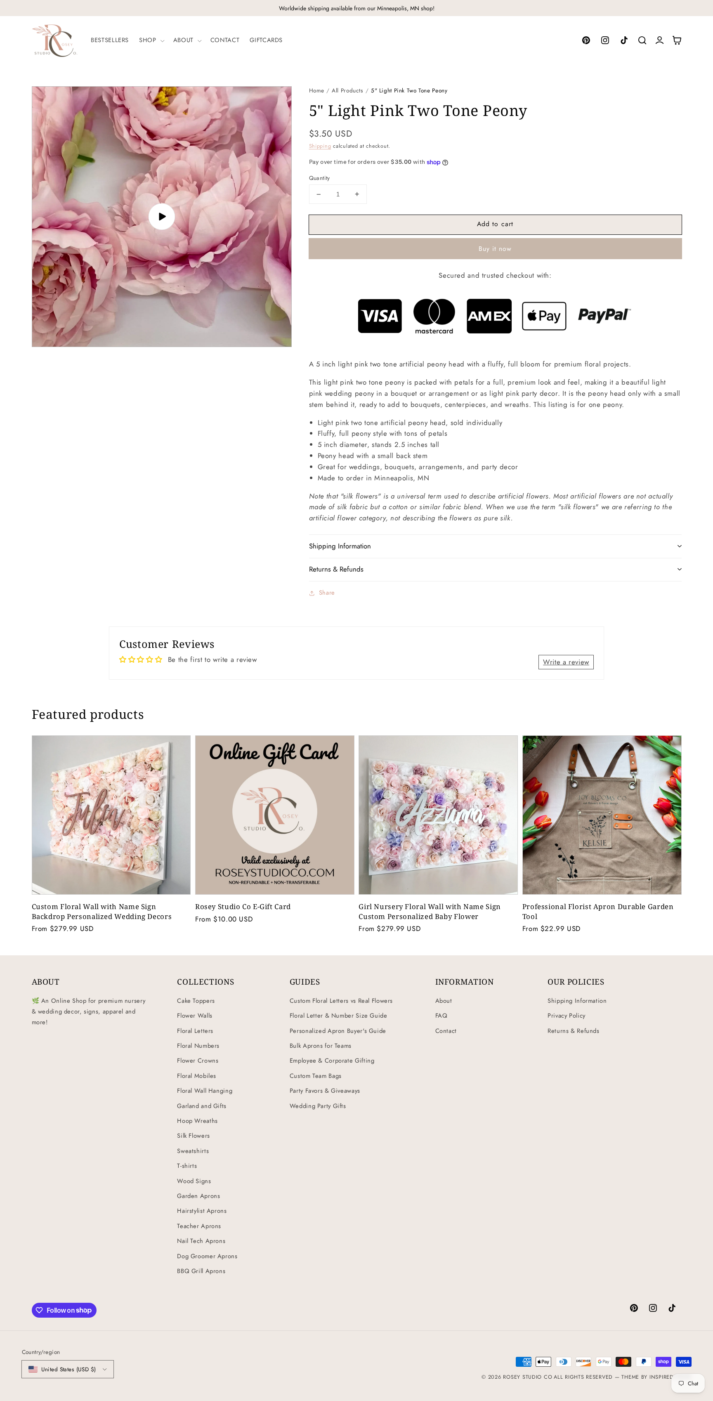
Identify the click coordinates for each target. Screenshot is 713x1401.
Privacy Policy (567, 1015)
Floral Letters (195, 1030)
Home (317, 90)
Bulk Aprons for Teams (321, 1045)
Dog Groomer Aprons (207, 1256)
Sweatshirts (193, 1150)
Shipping (320, 146)
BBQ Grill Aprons (201, 1271)
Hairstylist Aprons (202, 1210)
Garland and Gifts (202, 1105)
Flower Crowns (197, 1060)
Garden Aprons (198, 1195)
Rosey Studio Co (527, 1377)
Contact (446, 1030)
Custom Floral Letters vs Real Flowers (341, 1000)
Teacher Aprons (199, 1226)
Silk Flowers (193, 1135)
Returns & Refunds (574, 1030)
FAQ (441, 1015)
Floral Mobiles (196, 1075)
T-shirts (187, 1165)
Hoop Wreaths (197, 1120)
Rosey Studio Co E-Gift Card (243, 906)
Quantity (319, 178)
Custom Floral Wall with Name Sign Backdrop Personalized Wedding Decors (102, 911)
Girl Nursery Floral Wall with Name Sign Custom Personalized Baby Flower (430, 911)
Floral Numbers (198, 1045)
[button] (151, 40)
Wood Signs (194, 1181)
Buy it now (495, 248)
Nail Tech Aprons (201, 1240)
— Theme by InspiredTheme (652, 1377)
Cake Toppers (196, 1000)
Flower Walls (194, 1015)
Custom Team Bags (316, 1075)
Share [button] (327, 592)
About (443, 1000)
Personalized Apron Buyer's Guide (338, 1030)
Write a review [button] (566, 662)
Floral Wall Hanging (204, 1090)
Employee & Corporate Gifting (332, 1060)
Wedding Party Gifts (318, 1105)
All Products (348, 90)
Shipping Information (577, 1000)
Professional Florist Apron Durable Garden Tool (598, 911)
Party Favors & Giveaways (325, 1090)
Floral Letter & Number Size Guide (338, 1015)
